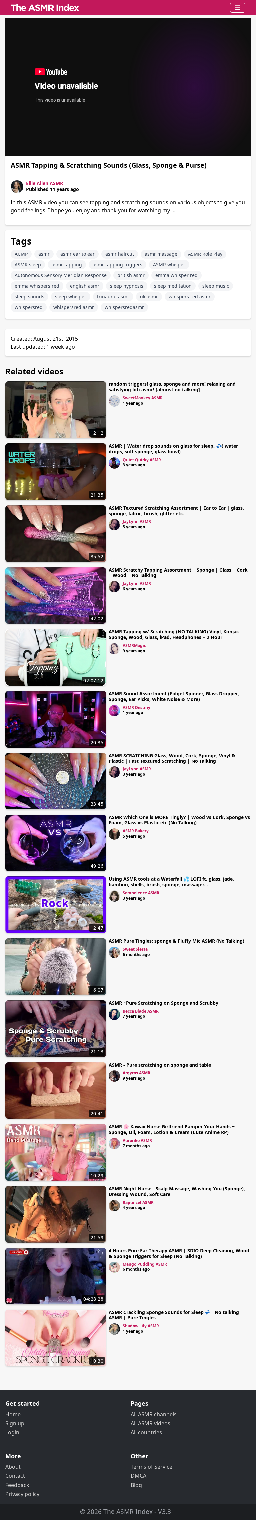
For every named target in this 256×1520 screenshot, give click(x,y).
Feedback (17, 1485)
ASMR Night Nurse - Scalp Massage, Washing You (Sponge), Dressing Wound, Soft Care (177, 1191)
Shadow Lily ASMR (141, 1326)
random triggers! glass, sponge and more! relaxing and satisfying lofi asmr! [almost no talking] (172, 387)
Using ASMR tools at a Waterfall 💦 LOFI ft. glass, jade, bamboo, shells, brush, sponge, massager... (171, 882)
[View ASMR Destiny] (114, 710)
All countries (146, 1432)
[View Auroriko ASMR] (114, 1143)
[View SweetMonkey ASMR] (114, 401)
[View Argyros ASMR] (114, 1076)
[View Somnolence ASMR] (114, 896)
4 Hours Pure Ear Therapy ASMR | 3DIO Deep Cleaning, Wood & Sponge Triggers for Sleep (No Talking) (179, 1253)
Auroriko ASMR (137, 1140)
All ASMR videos (150, 1423)
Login (12, 1432)
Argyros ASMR (136, 1073)
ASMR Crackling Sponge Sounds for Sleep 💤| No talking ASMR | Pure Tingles (174, 1315)
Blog (136, 1485)
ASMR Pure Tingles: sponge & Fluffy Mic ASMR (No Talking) (176, 941)
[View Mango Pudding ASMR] (114, 1267)
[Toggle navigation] (237, 8)
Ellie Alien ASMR (44, 183)
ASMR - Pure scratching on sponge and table (160, 1065)
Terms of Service (151, 1466)
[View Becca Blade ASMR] (114, 1014)
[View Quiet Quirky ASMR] (114, 463)
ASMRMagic (134, 645)
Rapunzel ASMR (138, 1202)
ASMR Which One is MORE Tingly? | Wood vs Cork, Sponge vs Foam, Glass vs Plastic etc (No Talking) (179, 820)
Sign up (14, 1423)
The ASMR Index (128, 1511)
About (13, 1466)
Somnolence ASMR (141, 893)
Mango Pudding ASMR (145, 1264)
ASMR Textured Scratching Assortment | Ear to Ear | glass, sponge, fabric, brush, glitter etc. (176, 511)
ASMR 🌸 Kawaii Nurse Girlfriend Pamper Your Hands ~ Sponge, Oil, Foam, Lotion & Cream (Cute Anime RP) (172, 1129)
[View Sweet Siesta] (114, 952)
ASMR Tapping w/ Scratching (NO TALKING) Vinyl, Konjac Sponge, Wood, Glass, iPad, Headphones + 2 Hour (174, 634)
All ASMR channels (154, 1414)
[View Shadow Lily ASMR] (114, 1329)
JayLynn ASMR (137, 521)
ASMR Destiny (136, 707)
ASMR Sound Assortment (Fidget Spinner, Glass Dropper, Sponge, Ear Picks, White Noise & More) (174, 696)
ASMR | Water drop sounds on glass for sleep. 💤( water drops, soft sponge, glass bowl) (173, 449)
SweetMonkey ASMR (143, 398)
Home (13, 1414)
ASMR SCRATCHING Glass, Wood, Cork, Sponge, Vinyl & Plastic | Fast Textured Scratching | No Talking (172, 758)
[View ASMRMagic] (114, 648)
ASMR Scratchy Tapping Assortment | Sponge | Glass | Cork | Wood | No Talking (178, 573)
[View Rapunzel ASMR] (114, 1205)
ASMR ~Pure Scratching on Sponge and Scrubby (163, 1003)
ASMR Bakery (136, 831)
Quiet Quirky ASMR (142, 460)
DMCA (138, 1475)
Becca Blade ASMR (141, 1011)
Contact (15, 1475)
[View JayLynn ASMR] (114, 524)
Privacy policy (22, 1494)
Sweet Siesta (135, 949)
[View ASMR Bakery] (114, 834)
